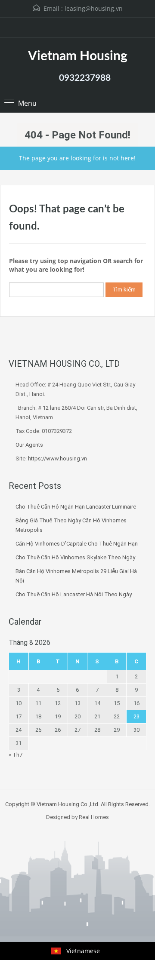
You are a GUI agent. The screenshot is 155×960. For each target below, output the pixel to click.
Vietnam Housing (77, 56)
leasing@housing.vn (94, 8)
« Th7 (15, 754)
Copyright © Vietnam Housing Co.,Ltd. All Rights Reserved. (77, 804)
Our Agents (29, 445)
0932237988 (85, 78)
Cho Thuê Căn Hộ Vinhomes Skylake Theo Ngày (75, 557)
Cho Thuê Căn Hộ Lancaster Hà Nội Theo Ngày (74, 594)
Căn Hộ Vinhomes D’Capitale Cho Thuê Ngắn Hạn (77, 543)
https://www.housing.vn (57, 458)
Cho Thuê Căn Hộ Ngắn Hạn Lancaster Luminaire (76, 506)
